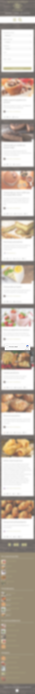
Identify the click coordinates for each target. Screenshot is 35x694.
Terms (28, 349)
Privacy (26, 349)
